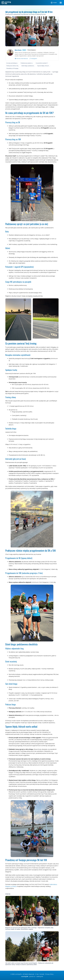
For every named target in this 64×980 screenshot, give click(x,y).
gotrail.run (32, 976)
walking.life (39, 976)
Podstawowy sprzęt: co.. (27, 63)
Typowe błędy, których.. (43, 65)
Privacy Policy (49, 974)
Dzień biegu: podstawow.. (28, 65)
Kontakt (42, 974)
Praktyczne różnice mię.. (12, 65)
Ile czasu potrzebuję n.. (12, 63)
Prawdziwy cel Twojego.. (12, 68)
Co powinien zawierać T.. (42, 63)
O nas (37, 974)
